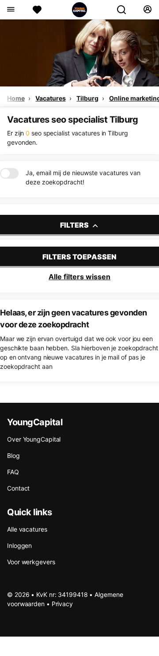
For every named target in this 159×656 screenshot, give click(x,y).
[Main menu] (10, 9)
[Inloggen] (147, 9)
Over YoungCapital (34, 439)
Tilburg (87, 98)
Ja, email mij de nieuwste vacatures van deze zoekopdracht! (83, 177)
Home (16, 98)
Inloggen (19, 545)
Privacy (62, 603)
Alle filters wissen (79, 276)
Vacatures (50, 98)
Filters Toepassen (79, 256)
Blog (13, 455)
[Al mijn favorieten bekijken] (37, 10)
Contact (18, 488)
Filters (75, 225)
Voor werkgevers (31, 562)
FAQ (13, 472)
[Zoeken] (125, 10)
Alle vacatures (27, 529)
